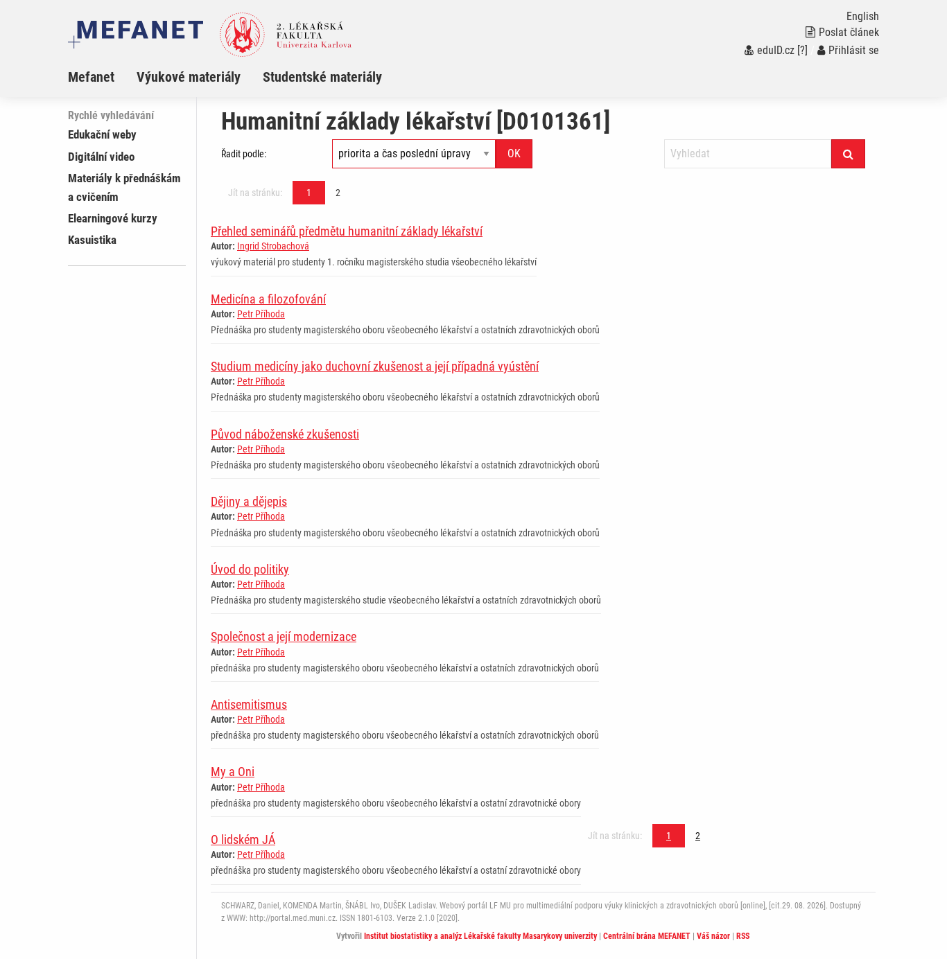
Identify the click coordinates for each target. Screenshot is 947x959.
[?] (802, 50)
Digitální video (101, 157)
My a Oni (232, 771)
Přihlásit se (853, 50)
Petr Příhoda (261, 313)
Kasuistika (92, 240)
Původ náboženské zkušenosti (285, 434)
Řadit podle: (243, 153)
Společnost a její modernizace (283, 636)
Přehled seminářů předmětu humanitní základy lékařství (347, 231)
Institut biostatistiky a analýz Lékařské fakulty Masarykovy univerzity (480, 936)
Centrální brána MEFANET (646, 936)
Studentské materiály (322, 77)
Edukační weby (102, 134)
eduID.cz (775, 50)
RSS (742, 936)
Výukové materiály (189, 77)
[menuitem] (102, 76)
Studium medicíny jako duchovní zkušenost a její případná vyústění (375, 366)
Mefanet (91, 77)
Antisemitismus (249, 704)
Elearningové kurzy (112, 218)
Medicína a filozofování (268, 299)
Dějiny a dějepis (249, 501)
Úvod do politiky (250, 569)
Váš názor (713, 936)
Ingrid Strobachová (273, 246)
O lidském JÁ (243, 839)
